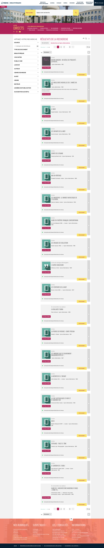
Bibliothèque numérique (20, 539)
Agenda (15, 531)
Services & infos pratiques (20, 529)
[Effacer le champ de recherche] (72, 13)
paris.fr (15, 545)
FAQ (73, 529)
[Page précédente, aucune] (54, 47)
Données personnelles (83, 536)
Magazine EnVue (76, 531)
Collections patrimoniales (20, 537)
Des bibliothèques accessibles (80, 532)
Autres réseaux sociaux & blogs (41, 534)
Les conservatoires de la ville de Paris (53, 545)
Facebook (35, 529)
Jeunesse (15, 536)
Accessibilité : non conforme (71, 545)
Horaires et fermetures (58, 531)
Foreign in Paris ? (76, 534)
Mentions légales (76, 537)
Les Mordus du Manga (58, 537)
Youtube (35, 532)
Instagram (35, 531)
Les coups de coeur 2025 (59, 536)
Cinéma (15, 534)
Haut (71, 519)
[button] (99, 3)
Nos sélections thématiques (59, 532)
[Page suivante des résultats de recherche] (72, 47)
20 (87, 47)
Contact (77, 529)
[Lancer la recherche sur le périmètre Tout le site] (76, 13)
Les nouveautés (56, 529)
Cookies (74, 536)
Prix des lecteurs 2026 (58, 534)
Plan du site (75, 539)
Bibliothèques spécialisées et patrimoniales (30, 545)
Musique (15, 532)
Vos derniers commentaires (59, 539)
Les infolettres (36, 536)
